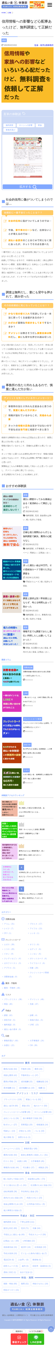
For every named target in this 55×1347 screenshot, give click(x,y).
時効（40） (9, 1004)
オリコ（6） (35, 944)
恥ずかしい (10, 1125)
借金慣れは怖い (36, 1179)
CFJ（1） (8, 933)
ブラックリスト (13, 1099)
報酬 (41, 1088)
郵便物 (37, 1260)
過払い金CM (11, 1106)
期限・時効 (10, 1284)
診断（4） (34, 1015)
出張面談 (40, 1247)
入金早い (23, 1260)
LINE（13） (35, 1025)
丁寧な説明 (27, 1222)
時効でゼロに (40, 1284)
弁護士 (22, 1161)
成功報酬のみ (26, 1088)
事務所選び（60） (11, 1041)
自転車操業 (10, 1191)
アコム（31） (10, 924)
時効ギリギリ (11, 1290)
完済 (25, 1228)
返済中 (26, 1247)
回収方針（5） (10, 1020)
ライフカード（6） (38, 963)
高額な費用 (10, 1075)
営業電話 (26, 1125)
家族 (40, 125)
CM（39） (34, 1045)
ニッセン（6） (36, 954)
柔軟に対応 (10, 1272)
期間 (25, 1284)
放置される (24, 1137)
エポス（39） (10, 944)
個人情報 (9, 1137)
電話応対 (9, 1260)
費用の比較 (10, 1069)
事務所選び (10, 130)
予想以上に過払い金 (14, 1234)
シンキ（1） (35, 933)
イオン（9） (9, 954)
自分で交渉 (26, 1272)
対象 (36, 1228)
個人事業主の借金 (13, 1210)
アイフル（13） (36, 928)
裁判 (25, 1266)
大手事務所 (37, 1161)
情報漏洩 (42, 1125)
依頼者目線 (10, 1247)
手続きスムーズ (37, 1234)
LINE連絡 (29, 1241)
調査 (4, 40)
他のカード (40, 1106)
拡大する (25, 186)
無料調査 (9, 125)
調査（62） (9, 1015)
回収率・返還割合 (42, 1266)
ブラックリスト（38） (13, 999)
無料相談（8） (10, 1025)
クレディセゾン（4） (13, 958)
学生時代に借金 (29, 1191)
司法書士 (28, 1167)
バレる (39, 1131)
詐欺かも (25, 1131)
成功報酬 (26, 1081)
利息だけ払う (34, 1198)
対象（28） (34, 968)
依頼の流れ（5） (37, 1020)
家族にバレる (33, 1099)
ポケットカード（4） (39, 958)
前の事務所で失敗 (32, 1118)
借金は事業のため (13, 1204)
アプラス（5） (10, 968)
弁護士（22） (10, 1045)
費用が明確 (10, 1081)
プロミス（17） (36, 924)
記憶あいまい (11, 1241)
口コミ (8, 1161)
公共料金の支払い (36, 1204)
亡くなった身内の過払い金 (34, 1253)
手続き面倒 (10, 1253)
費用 (38, 1069)
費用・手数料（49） (12, 988)
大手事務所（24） (37, 1041)
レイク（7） (9, 928)
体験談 (43, 1167)
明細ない (9, 1131)
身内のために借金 (13, 1198)
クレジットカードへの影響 (17, 1112)
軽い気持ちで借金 (14, 1179)
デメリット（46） (37, 999)
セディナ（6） (36, 949)
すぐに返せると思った (15, 1185)
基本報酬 (9, 1088)
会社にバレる (11, 1118)
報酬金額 (42, 1081)
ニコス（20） (10, 949)
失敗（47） (34, 1004)
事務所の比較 (11, 1167)
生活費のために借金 (41, 1185)
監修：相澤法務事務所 (44, 45)
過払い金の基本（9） (13, 1029)
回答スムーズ (11, 1266)
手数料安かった (29, 1075)
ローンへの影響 (25, 125)
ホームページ (12, 1149)
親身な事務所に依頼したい (34, 1155)
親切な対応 (10, 1228)
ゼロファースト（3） (13, 963)
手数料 (26, 1069)
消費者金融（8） (11, 977)
